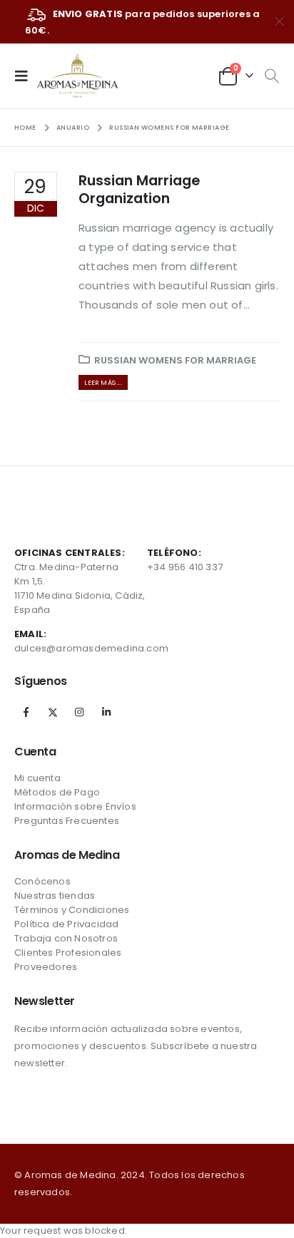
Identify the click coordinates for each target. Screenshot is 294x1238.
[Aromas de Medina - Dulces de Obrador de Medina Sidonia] (77, 76)
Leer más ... (102, 382)
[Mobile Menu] (25, 75)
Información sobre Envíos (75, 806)
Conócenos (42, 881)
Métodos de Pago (57, 792)
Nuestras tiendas (54, 895)
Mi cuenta (37, 778)
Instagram (79, 712)
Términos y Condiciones (71, 910)
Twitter (53, 712)
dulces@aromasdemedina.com (91, 648)
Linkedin (106, 712)
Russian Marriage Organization (139, 189)
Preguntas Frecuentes (66, 820)
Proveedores (45, 967)
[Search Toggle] (271, 76)
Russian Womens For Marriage (175, 360)
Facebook (26, 712)
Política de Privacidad (66, 924)
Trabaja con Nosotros (66, 938)
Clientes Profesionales (67, 952)
